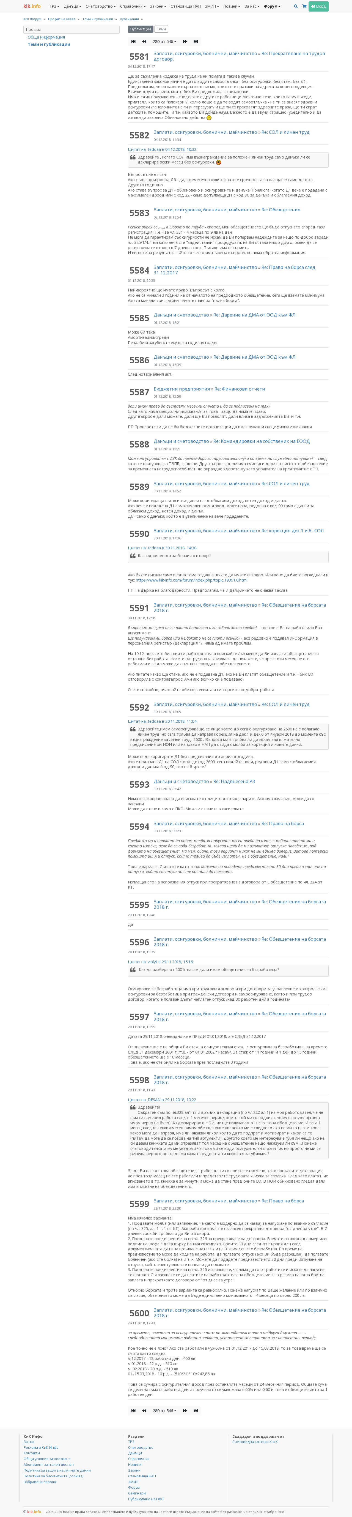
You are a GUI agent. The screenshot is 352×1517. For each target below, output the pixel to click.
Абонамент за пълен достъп (49, 1464)
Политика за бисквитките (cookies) (53, 1476)
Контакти (32, 1452)
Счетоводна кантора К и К (255, 1441)
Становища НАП (186, 6)
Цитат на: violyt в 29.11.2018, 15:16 (160, 961)
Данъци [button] (71, 6)
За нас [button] (250, 6)
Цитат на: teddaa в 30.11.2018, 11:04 (162, 721)
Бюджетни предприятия (182, 389)
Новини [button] (230, 6)
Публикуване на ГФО (146, 1498)
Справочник (138, 1458)
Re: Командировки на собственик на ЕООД (261, 441)
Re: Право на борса (283, 823)
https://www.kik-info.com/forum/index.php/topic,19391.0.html (192, 580)
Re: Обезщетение (281, 209)
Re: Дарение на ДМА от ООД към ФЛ (254, 315)
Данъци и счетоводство (181, 315)
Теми (161, 29)
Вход (320, 6)
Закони (134, 1470)
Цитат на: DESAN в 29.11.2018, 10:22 (162, 1099)
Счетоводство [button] (99, 6)
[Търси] (296, 6)
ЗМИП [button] (210, 6)
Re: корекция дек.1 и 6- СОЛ (293, 530)
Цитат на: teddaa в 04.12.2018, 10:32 (162, 149)
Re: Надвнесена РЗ (234, 781)
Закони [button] (156, 6)
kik (32, 1512)
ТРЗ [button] (53, 6)
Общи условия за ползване (47, 1458)
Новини (135, 1464)
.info (32, 6)
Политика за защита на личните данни (57, 1470)
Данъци (135, 1452)
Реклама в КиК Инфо (41, 1447)
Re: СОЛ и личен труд (286, 132)
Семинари (137, 1493)
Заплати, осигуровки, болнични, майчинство (206, 53)
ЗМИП (133, 1481)
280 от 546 (163, 41)
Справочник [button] (131, 6)
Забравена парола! (40, 1481)
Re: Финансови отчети (240, 389)
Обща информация (46, 37)
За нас (29, 1441)
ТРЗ (131, 1441)
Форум (134, 1487)
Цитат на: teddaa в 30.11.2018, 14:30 (162, 547)
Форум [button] (270, 6)
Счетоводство (140, 1447)
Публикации (140, 29)
